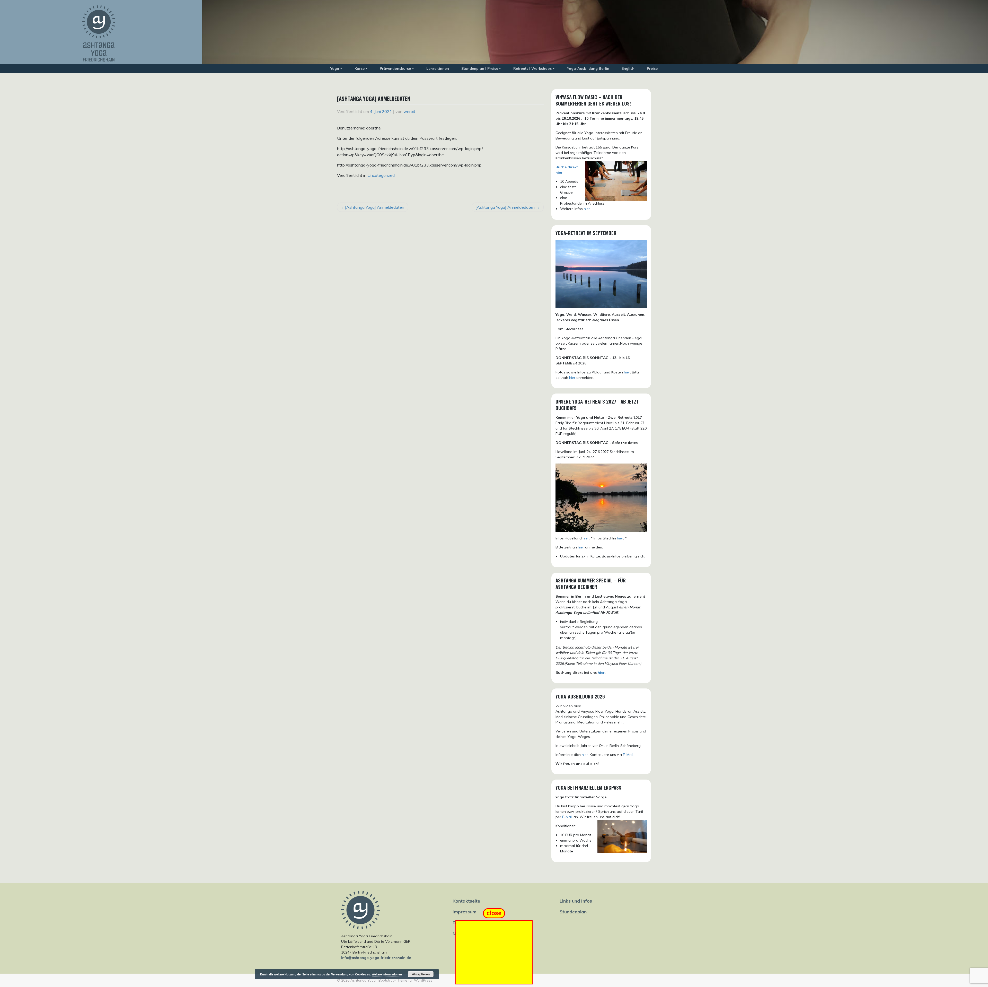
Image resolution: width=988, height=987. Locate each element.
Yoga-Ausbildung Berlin (588, 68)
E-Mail (567, 817)
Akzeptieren (421, 974)
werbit (409, 111)
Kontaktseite (466, 901)
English (628, 68)
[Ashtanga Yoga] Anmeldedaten (374, 207)
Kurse (360, 68)
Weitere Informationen (387, 974)
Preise (652, 68)
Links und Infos (576, 901)
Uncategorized (381, 175)
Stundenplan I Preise (479, 68)
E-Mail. (628, 754)
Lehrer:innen (437, 68)
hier (587, 208)
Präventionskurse (395, 68)
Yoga (334, 68)
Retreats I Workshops (532, 68)
